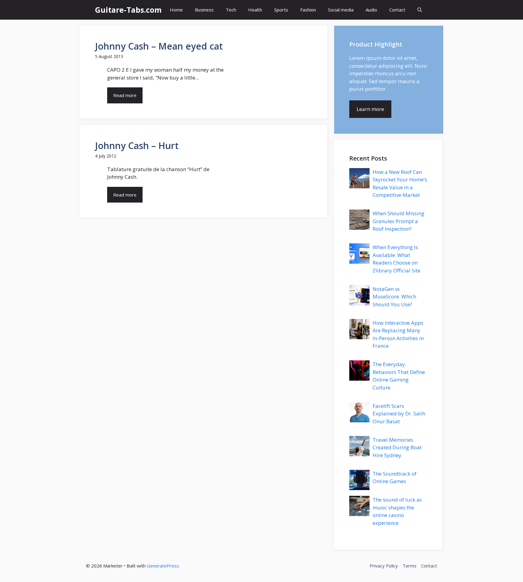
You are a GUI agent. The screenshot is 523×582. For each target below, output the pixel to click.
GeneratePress (163, 566)
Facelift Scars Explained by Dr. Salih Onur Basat (399, 413)
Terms (409, 566)
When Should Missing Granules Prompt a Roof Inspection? (398, 221)
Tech (231, 10)
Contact (397, 10)
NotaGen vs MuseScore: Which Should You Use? (394, 296)
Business (204, 10)
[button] (419, 10)
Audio (371, 10)
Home (176, 10)
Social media (341, 10)
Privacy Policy (384, 566)
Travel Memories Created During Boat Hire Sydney (397, 447)
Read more (125, 95)
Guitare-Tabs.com (128, 10)
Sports (281, 10)
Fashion (308, 10)
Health (255, 10)
